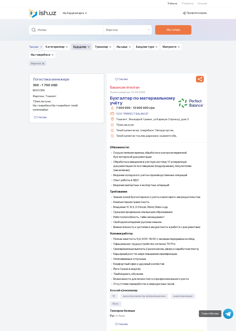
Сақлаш (42, 117)
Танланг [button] (34, 46)
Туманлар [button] (101, 46)
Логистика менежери (51, 79)
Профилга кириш (196, 12)
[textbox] (66, 30)
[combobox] (66, 30)
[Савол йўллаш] (228, 314)
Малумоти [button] (170, 46)
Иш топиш (173, 29)
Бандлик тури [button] (145, 46)
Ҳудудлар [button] (80, 46)
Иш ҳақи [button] (122, 46)
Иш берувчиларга (73, 13)
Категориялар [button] (55, 46)
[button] (200, 79)
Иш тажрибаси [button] (41, 54)
